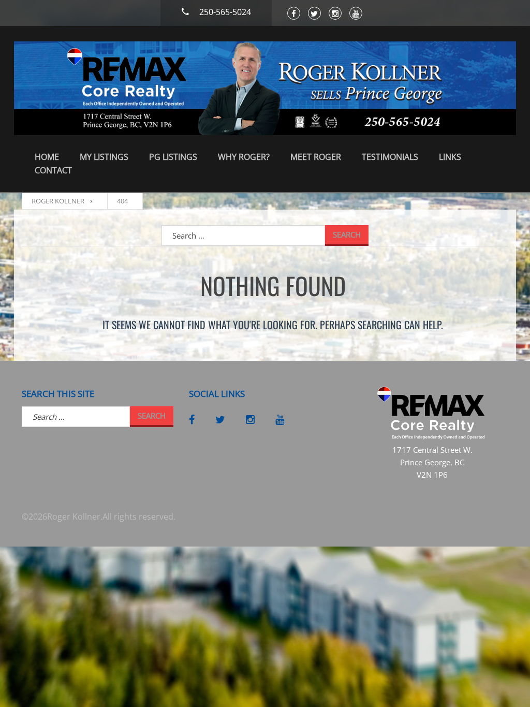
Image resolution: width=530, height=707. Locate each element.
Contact (53, 170)
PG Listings (173, 157)
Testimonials (390, 157)
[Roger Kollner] (265, 88)
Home (47, 157)
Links (450, 157)
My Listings (104, 157)
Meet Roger (315, 157)
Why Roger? (244, 157)
